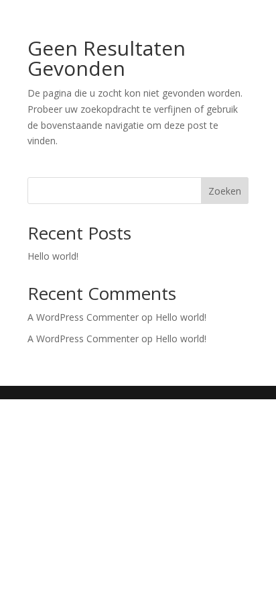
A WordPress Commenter (83, 338)
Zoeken (224, 191)
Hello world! (52, 256)
